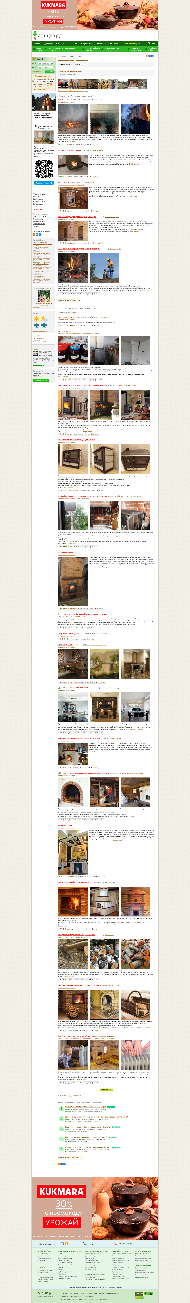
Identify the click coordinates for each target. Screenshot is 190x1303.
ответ (61, 1148)
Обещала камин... (65, 825)
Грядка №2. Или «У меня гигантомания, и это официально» (42, 243)
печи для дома (75, 64)
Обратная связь (66, 1293)
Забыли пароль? (37, 71)
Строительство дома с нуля (101, 317)
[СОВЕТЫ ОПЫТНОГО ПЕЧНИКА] (133, 88)
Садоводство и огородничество (69, 1251)
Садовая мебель (117, 1274)
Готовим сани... (64, 331)
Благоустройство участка (93, 49)
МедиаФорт (49, 1296)
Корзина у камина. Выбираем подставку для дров (79, 985)
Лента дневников (43, 1253)
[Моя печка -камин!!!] (83, 88)
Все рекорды (36, 307)
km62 (71, 546)
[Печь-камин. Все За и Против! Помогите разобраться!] (73, 88)
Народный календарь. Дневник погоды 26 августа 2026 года (41, 258)
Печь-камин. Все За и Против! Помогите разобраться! (80, 386)
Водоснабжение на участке (120, 1278)
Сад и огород (39, 49)
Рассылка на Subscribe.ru (126, 1243)
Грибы (60, 1269)
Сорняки (60, 1267)
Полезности (42, 1268)
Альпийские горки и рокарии (120, 1260)
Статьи (74, 43)
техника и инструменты (83, 498)
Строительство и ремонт (144, 1251)
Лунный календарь (43, 1275)
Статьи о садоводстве (44, 1258)
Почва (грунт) (62, 1274)
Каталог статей (39, 202)
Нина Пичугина (78, 1296)
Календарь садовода (44, 1272)
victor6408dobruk (90, 1119)
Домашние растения (91, 1267)
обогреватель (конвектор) (67, 74)
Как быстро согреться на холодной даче (75, 1036)
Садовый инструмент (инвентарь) (95, 1279)
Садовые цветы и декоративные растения (61, 49)
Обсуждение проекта (41, 214)
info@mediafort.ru (102, 1299)
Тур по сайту (38, 219)
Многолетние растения (91, 1260)
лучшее (73, 312)
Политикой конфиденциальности (41, 88)
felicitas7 (91, 1109)
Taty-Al (71, 434)
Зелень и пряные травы (65, 1258)
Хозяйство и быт (152, 49)
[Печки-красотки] (93, 88)
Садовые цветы (89, 1258)
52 (96, 546)
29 (95, 628)
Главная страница (40, 194)
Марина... (72, 243)
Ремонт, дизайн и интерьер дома (125, 385)
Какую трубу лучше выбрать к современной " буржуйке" (88, 1127)
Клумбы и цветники (118, 1256)
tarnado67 (71, 639)
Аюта (70, 176)
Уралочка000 (74, 682)
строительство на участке (66, 60)
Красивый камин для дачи (71, 634)
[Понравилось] (64, 145)
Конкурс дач (37, 209)
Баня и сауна (109, 935)
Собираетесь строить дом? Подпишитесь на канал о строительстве (43, 115)
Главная (37, 43)
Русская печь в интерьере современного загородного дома (84, 773)
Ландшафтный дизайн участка (121, 1253)
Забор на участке (117, 1265)
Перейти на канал (42, 183)
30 (102, 820)
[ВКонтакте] (150, 56)
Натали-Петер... (74, 490)
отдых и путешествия (75, 333)
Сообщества (62, 43)
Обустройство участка (120, 1251)
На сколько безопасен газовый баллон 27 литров (85, 1107)
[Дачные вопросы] (123, 88)
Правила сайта (39, 224)
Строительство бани (141, 1260)
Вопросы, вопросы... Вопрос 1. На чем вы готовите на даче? (83, 614)
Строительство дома (89, 182)
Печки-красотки (66, 645)
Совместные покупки (131, 43)
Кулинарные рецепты (141, 1277)
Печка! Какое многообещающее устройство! (76, 440)
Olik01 (70, 144)
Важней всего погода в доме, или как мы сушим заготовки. (82, 496)
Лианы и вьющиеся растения (93, 1262)
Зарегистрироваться (43, 76)
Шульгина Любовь (92, 1149)
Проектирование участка (119, 1272)
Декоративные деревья (92, 1253)
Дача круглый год (140, 1270)
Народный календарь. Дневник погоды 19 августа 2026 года (41, 267)
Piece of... (72, 627)
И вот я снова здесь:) (39, 276)
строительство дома (82, 60)
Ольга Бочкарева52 (38, 338)
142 (102, 876)
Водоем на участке (118, 1258)
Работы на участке (141, 1268)
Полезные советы (43, 1281)
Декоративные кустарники (92, 1256)
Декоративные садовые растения (96, 1251)
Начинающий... (73, 379)
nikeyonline (90, 1129)
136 (97, 434)
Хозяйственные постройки (143, 1258)
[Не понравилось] (62, 145)
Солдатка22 (90, 1139)
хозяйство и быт (80, 185)
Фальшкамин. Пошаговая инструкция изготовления (79, 738)
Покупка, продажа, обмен (45, 1279)
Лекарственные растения (45, 1277)
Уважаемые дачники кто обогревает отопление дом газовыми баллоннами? (96, 1117)
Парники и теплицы (64, 1278)
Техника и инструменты (136, 49)
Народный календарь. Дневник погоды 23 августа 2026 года (41, 280)
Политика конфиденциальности (109, 1293)
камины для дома (64, 64)
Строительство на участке (112, 49)
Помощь (36, 226)
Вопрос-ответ (87, 43)
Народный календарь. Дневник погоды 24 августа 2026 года (41, 263)
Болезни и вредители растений (67, 1276)
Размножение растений (65, 1265)
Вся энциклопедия (38, 365)
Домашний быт (97, 100)
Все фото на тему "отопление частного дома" (73, 91)
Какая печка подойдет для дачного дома (75, 882)
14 (98, 211)
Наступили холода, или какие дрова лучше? (76, 935)
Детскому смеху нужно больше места (44, 127)
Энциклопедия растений (107, 43)
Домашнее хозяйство (143, 1265)
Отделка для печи (65, 182)
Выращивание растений (65, 1262)
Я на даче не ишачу (100, 633)
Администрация (39, 221)
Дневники (48, 43)
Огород (60, 1253)
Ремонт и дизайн (97, 150)
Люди (35, 206)
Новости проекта (39, 216)
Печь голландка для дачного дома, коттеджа (77, 217)
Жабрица (35, 349)
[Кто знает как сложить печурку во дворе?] (113, 88)
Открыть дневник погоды (40, 331)
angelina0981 (73, 608)
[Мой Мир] (153, 56)
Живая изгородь (117, 1262)
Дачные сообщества (44, 1256)
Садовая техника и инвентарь (95, 1274)
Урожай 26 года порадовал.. (41, 247)
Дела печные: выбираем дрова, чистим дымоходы (79, 249)
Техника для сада (90, 1277)
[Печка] (142, 88)
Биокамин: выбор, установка (70, 150)
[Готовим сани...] (63, 88)
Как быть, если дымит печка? (70, 100)
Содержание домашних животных (145, 1272)
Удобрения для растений (65, 1272)
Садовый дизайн (117, 1269)
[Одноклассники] (147, 56)
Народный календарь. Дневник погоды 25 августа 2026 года (41, 254)
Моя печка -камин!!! (66, 552)
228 (102, 608)
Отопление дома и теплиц (69, 317)
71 (103, 490)
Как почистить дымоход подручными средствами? (86, 1137)
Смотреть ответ (37, 376)
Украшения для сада (118, 1276)
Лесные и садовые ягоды (65, 1256)
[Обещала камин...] (103, 88)
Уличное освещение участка (120, 1267)
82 (101, 380)
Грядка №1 (36, 250)
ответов (61, 1108)
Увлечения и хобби (141, 1275)
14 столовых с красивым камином (74, 688)
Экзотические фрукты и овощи (94, 1265)
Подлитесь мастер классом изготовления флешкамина (88, 1147)
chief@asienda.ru (88, 1296)
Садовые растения (63, 1260)
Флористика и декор (91, 1269)
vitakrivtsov (72, 325)
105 (104, 682)
